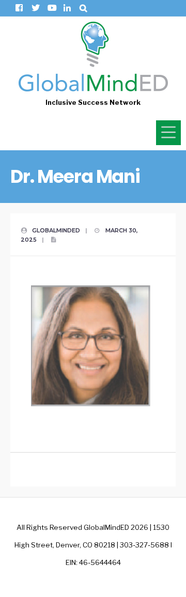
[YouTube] (50, 8)
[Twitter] (34, 8)
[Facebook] (18, 8)
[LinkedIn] (66, 8)
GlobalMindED (56, 230)
